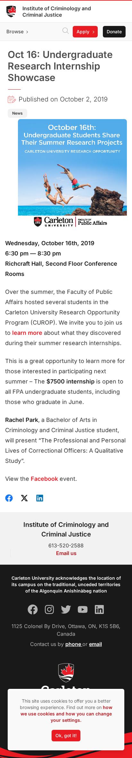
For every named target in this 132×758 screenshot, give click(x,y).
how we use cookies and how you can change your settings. (66, 714)
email (95, 644)
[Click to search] (65, 31)
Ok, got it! (66, 735)
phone (73, 644)
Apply (83, 31)
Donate (114, 31)
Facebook (44, 478)
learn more (27, 332)
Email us (66, 553)
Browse (15, 31)
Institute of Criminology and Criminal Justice (56, 11)
